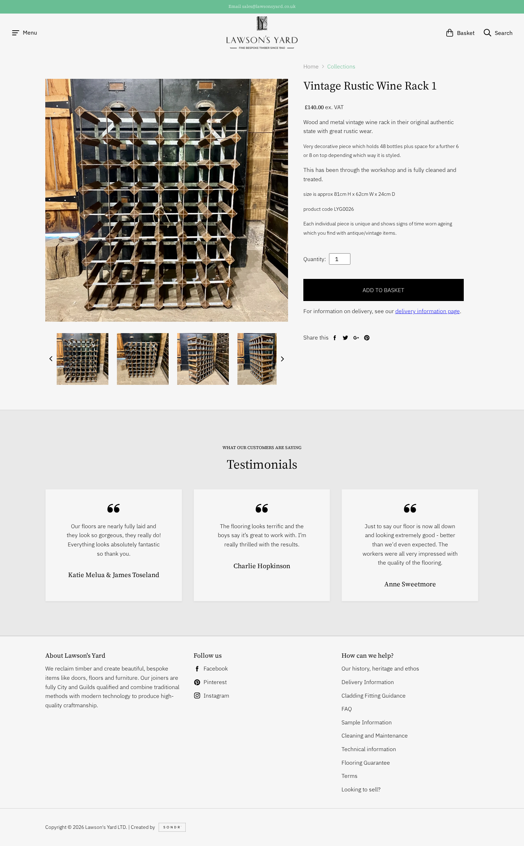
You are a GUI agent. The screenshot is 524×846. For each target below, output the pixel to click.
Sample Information (366, 722)
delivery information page (427, 311)
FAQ (346, 708)
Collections (341, 66)
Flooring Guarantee (365, 762)
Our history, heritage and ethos (380, 668)
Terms (349, 775)
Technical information (368, 749)
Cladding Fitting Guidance (373, 695)
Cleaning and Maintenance (374, 735)
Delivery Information (367, 682)
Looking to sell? (361, 789)
